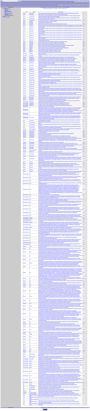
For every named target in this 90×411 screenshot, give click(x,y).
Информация (25, 106)
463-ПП (31, 227)
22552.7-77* (32, 39)
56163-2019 (32, 65)
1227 (30, 212)
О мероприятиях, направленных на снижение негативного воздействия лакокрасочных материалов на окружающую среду (60, 382)
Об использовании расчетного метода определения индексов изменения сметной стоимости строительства (58, 137)
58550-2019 (32, 99)
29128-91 (31, 47)
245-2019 (31, 165)
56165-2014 (32, 67)
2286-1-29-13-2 (32, 134)
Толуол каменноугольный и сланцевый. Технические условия (50, 51)
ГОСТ (24, 13)
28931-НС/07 (32, 139)
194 (30, 278)
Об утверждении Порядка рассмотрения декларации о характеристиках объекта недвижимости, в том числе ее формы (60, 350)
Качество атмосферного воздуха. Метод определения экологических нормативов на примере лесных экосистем (58, 69)
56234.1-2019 (32, 71)
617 (30, 240)
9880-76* (31, 51)
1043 (30, 180)
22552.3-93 (31, 31)
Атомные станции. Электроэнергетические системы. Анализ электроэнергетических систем (55, 105)
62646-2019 (32, 104)
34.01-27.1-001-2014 (33, 393)
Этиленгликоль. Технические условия (45, 22)
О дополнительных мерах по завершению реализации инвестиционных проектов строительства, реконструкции (59, 222)
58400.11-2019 (32, 82)
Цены (5, 12)
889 (30, 390)
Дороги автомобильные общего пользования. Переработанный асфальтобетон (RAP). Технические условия (58, 163)
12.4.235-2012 (32, 16)
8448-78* (31, 50)
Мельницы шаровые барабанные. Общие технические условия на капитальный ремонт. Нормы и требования (58, 397)
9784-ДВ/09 (32, 148)
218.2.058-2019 (32, 122)
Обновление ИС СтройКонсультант (48, 8)
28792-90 (31, 46)
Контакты (60, 7)
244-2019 (31, 163)
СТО (24, 393)
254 (30, 284)
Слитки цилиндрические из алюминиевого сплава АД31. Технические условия (53, 41)
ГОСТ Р (24, 57)
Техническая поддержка (66, 7)
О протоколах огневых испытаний (45, 134)
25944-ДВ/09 (32, 137)
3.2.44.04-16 (32, 120)
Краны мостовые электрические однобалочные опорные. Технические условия (53, 23)
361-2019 (31, 171)
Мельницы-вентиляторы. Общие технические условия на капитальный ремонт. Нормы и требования (57, 399)
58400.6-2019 (32, 88)
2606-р (31, 363)
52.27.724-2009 (32, 389)
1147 (30, 196)
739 (30, 346)
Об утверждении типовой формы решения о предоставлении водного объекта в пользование (55, 332)
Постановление (26, 177)
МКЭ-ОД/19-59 (32, 356)
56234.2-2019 (32, 73)
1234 (30, 215)
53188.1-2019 (32, 58)
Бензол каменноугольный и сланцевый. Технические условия (50, 50)
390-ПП (31, 222)
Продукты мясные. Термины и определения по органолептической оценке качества (53, 47)
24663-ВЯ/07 (32, 135)
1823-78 (31, 217)
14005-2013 (32, 101)
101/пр (31, 246)
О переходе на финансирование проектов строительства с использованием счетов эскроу (54, 135)
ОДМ (24, 122)
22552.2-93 (31, 28)
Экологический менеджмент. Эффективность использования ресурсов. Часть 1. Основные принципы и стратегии (59, 98)
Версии (6, 9)
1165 (30, 199)
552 (30, 229)
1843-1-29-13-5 (32, 130)
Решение (24, 390)
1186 (30, 251)
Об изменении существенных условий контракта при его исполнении (51, 142)
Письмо (24, 129)
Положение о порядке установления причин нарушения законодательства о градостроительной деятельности (58, 218)
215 (30, 283)
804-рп (31, 379)
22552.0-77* (32, 26)
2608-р (31, 367)
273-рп (31, 296)
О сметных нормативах (43, 132)
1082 (30, 189)
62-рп (31, 375)
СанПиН (24, 392)
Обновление (56, 7)
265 (30, 290)
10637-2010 (32, 13)
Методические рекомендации (25, 110)
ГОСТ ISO (25, 55)
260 (30, 286)
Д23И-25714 (32, 151)
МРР (24, 120)
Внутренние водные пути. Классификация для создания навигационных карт (52, 99)
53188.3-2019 (32, 60)
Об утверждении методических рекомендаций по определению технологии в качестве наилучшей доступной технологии (60, 303)
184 (30, 272)
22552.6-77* (32, 37)
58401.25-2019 (32, 95)
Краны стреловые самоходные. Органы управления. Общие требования (51, 42)
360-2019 (31, 169)
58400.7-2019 (32, 90)
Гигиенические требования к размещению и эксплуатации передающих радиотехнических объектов (56, 392)
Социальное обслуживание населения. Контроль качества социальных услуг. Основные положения (56, 57)
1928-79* (31, 21)
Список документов (50, 7)
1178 (30, 208)
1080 (30, 183)
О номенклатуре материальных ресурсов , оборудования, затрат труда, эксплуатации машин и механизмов (58, 148)
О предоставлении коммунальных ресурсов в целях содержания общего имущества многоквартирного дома (58, 143)
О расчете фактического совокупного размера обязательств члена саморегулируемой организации (56, 133)
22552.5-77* (32, 35)
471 (30, 322)
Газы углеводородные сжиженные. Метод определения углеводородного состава (53, 14)
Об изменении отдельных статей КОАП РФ (46, 106)
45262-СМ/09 (32, 145)
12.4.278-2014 (32, 18)
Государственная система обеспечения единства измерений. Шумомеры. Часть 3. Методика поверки (56, 60)
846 (30, 350)
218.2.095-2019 (32, 124)
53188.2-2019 (32, 59)
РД (23, 385)
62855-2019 (32, 105)
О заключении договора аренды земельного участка (48, 156)
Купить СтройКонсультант (8, 13)
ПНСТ (24, 161)
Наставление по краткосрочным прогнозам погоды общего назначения (51, 389)
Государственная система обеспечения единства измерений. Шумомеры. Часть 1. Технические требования (58, 58)
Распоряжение (25, 358)
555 (30, 237)
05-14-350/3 (32, 358)
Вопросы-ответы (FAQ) (8, 14)
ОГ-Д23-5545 (32, 156)
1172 (30, 205)
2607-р (31, 365)
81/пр (30, 348)
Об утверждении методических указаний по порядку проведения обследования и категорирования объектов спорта (59, 351)
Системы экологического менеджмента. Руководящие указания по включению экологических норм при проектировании (60, 171)
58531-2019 (32, 96)
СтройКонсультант (43, 7)
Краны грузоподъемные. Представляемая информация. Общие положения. (52, 46)
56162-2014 (32, 62)
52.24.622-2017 (32, 387)
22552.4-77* (32, 33)
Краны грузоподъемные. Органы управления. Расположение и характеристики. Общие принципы (56, 45)
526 (30, 329)
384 (30, 220)
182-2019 (31, 161)
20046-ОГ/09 (32, 132)
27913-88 (31, 45)
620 (30, 242)
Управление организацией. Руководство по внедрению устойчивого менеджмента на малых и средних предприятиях (60, 96)
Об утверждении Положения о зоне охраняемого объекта (49, 194)
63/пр (30, 336)
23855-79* (31, 41)
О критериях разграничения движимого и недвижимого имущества (51, 151)
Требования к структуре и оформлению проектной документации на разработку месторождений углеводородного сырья (60, 284)
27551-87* (31, 42)
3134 (30, 303)
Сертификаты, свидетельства (9, 15)
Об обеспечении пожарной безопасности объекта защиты (49, 130)
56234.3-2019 (32, 75)
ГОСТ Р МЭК (25, 104)
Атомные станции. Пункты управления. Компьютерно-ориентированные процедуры (54, 104)
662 (30, 341)
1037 (30, 177)
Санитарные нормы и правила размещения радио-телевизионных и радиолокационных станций (56, 217)
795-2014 (31, 53)
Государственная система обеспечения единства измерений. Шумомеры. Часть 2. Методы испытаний (57, 59)
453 (30, 224)
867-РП (31, 382)
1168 (30, 202)
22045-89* (31, 23)
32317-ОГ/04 (32, 143)
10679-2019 (32, 14)
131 (30, 255)
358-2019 (31, 167)
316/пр (31, 305)
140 (30, 259)
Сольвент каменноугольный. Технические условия (48, 21)
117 (30, 248)
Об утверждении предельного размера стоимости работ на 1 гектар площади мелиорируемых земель (56, 323)
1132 (30, 194)
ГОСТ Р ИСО (25, 101)
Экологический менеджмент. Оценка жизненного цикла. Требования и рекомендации (54, 102)
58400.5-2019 (32, 86)
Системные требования (8, 11)
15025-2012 (32, 55)
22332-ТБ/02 (32, 133)
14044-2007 (32, 102)
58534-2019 (32, 98)
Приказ (24, 246)
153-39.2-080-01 (32, 385)
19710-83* (31, 22)
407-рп (31, 371)
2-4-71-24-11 (32, 117)
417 (30, 313)
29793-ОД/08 (32, 142)
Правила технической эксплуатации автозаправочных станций (50, 385)
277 (30, 300)
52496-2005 (32, 57)
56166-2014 (32, 69)
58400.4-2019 (32, 84)
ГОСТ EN (25, 53)
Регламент (55, 8)
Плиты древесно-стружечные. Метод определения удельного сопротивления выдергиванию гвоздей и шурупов (59, 13)
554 (30, 235)
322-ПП (31, 218)
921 (30, 351)
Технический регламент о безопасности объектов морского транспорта (51, 242)
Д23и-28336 (32, 153)
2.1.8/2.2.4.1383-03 (33, 392)
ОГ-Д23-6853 (32, 158)
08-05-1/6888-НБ (32, 129)
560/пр (31, 333)
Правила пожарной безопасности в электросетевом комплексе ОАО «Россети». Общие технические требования (58, 393)
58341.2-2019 (32, 77)
